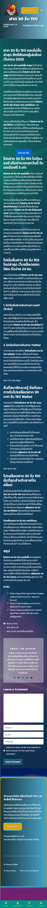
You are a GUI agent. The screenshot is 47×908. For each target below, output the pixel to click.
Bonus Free (12, 623)
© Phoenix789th (11, 864)
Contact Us (12, 826)
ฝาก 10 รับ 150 (9, 468)
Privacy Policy (10, 870)
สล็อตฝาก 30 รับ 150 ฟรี (29, 452)
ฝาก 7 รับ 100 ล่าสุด (12, 380)
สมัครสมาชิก (30, 10)
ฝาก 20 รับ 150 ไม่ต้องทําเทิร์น (20, 631)
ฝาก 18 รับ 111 (12, 627)
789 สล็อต (31, 219)
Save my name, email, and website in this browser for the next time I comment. (23, 751)
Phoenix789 (9, 115)
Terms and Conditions (29, 870)
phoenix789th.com (33, 25)
